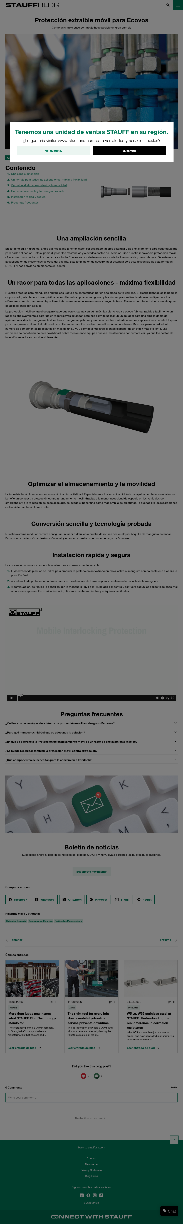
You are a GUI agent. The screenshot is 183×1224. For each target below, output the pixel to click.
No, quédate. (53, 150)
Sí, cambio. (129, 150)
